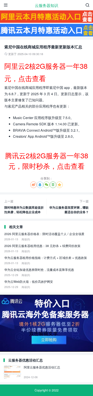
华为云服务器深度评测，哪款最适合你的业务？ (69, 206)
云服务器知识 (46, 5)
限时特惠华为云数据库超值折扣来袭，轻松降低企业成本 (24, 206)
